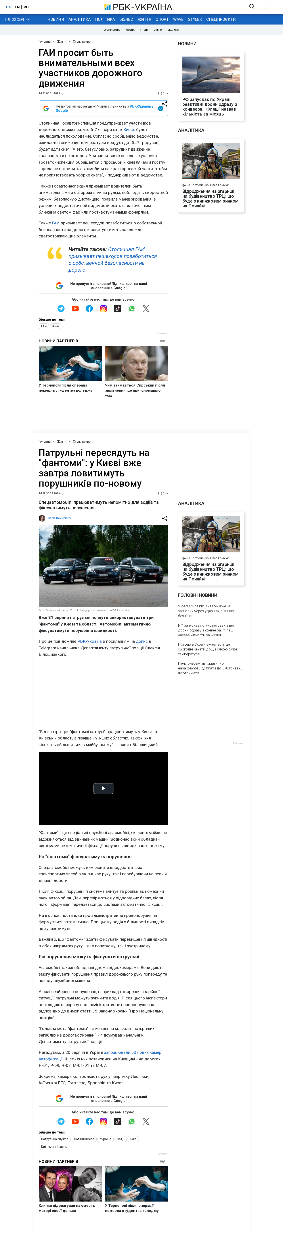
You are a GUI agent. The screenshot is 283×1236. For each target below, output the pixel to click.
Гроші (144, 29)
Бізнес (126, 19)
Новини (56, 19)
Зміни (158, 29)
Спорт (162, 19)
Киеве (129, 129)
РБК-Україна (89, 641)
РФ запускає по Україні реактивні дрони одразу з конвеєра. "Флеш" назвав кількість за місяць (209, 106)
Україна (105, 1139)
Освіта (130, 29)
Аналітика (80, 19)
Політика (105, 19)
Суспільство (112, 29)
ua (8, 7)
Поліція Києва (84, 1139)
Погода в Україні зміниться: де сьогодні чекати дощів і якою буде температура (207, 649)
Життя (144, 19)
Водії (120, 1139)
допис (142, 641)
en (17, 7)
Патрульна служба (54, 1139)
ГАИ (56, 223)
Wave (178, 19)
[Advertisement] (103, 693)
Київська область (54, 1147)
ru (26, 7)
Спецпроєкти (221, 19)
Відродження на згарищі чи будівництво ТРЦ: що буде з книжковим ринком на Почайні (210, 198)
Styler (195, 19)
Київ (55, 326)
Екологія (174, 29)
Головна (45, 41)
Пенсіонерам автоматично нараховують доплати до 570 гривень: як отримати (210, 668)
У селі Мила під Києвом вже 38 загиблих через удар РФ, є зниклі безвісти (206, 611)
